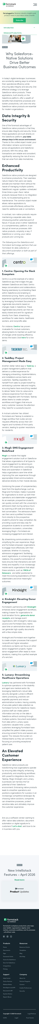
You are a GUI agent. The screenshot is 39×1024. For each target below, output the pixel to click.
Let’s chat (17, 826)
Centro (17, 326)
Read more (19, 880)
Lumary (5, 683)
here (24, 338)
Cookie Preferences (26, 988)
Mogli (4, 456)
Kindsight (31, 607)
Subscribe (19, 20)
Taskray (30, 366)
